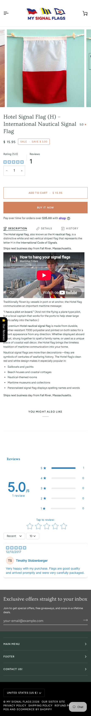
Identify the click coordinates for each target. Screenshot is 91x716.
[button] (62, 468)
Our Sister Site (53, 701)
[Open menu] (9, 13)
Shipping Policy (40, 705)
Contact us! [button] (13, 669)
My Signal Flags (19, 701)
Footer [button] (9, 656)
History (72, 228)
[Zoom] (14, 99)
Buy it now (45, 207)
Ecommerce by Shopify (34, 709)
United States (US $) (22, 692)
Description (17, 228)
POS (6, 709)
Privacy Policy (14, 705)
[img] (13, 162)
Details (46, 228)
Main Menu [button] (11, 644)
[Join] (84, 620)
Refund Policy (66, 705)
